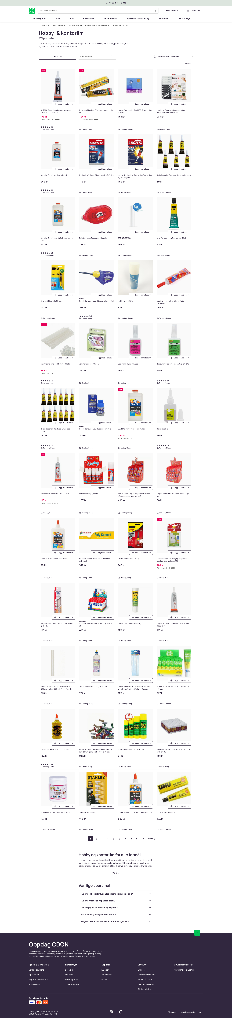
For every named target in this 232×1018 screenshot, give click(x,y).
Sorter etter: (164, 56)
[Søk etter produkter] (155, 11)
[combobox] (98, 11)
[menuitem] (39, 18)
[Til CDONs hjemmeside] (32, 11)
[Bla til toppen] (197, 994)
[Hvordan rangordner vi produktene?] (155, 56)
